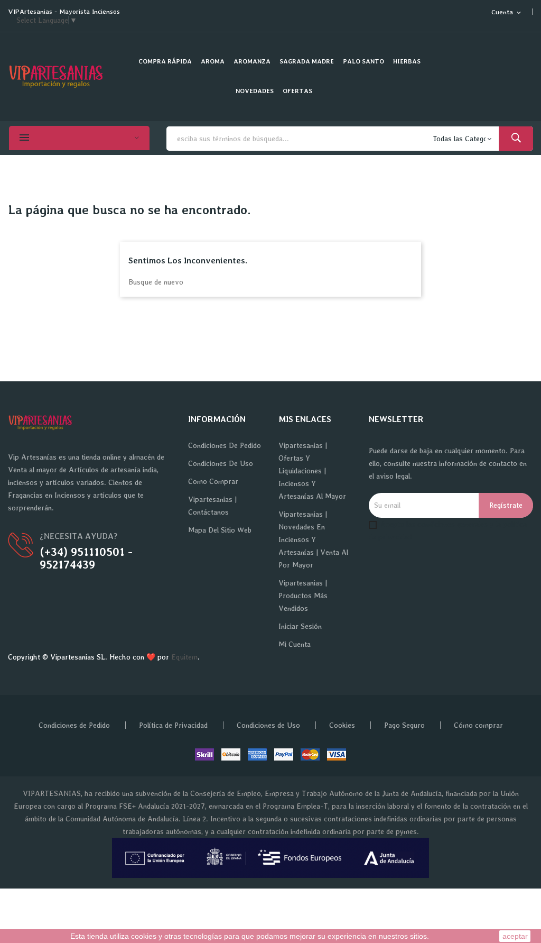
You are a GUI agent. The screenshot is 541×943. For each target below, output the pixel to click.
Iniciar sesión (300, 626)
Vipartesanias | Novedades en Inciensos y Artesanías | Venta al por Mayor (313, 539)
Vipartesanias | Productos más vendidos (303, 595)
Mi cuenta (294, 644)
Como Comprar (213, 481)
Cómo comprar (478, 725)
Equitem (184, 657)
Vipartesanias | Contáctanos (212, 505)
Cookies (342, 725)
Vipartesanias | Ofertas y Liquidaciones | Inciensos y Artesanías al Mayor (312, 470)
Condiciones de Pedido (224, 445)
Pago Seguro (404, 725)
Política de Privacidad (173, 725)
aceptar (515, 936)
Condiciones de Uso (220, 463)
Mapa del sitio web (219, 530)
